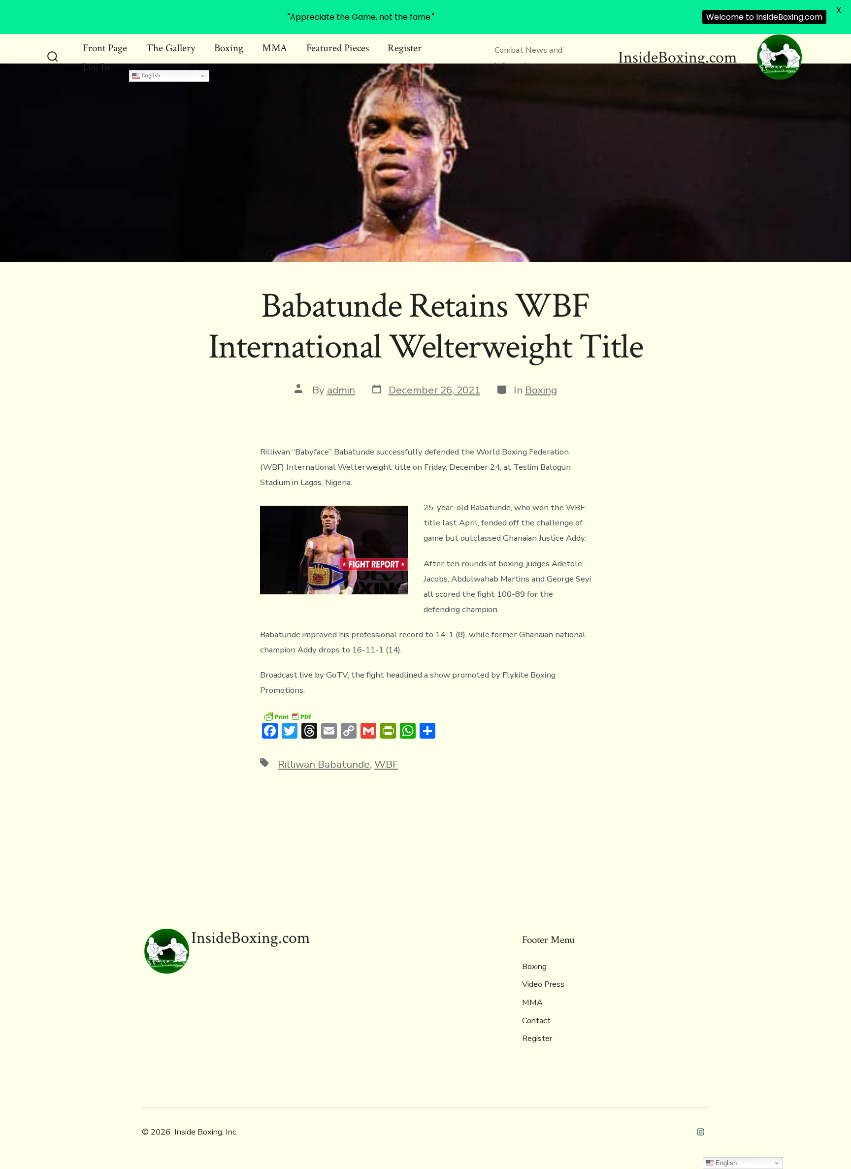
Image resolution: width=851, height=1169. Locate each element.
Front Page (105, 48)
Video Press (543, 984)
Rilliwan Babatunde (324, 764)
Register (405, 48)
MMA (274, 48)
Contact (536, 1020)
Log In (96, 66)
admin (341, 390)
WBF (386, 764)
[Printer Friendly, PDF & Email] (287, 715)
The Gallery (170, 48)
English (150, 75)
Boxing (228, 48)
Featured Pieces (337, 48)
